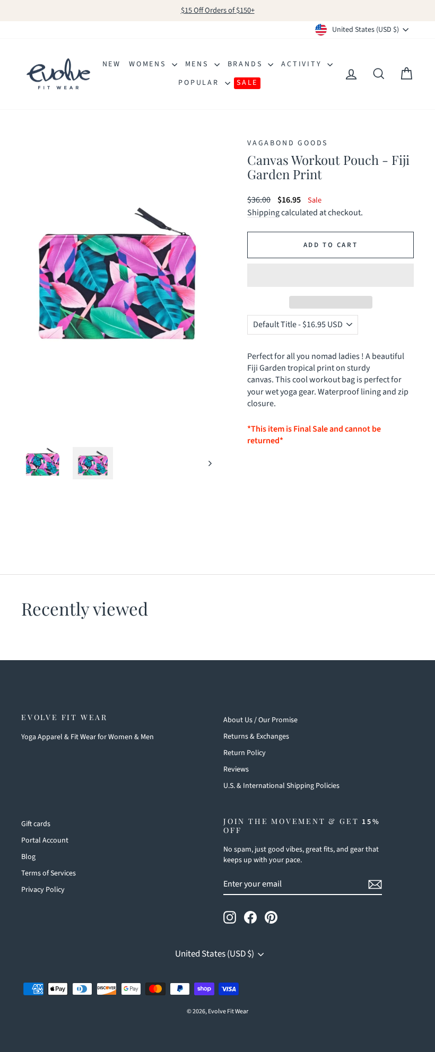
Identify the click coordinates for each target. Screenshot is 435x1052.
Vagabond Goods (287, 143)
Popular (200, 82)
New (111, 64)
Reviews (236, 769)
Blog (28, 857)
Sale (247, 82)
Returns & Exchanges (256, 736)
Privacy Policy (43, 889)
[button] (330, 275)
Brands (247, 64)
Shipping (263, 212)
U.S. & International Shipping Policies (281, 786)
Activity (303, 64)
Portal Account (44, 840)
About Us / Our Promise (260, 720)
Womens (149, 64)
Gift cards (35, 824)
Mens (198, 64)
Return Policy (244, 753)
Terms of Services (48, 873)
